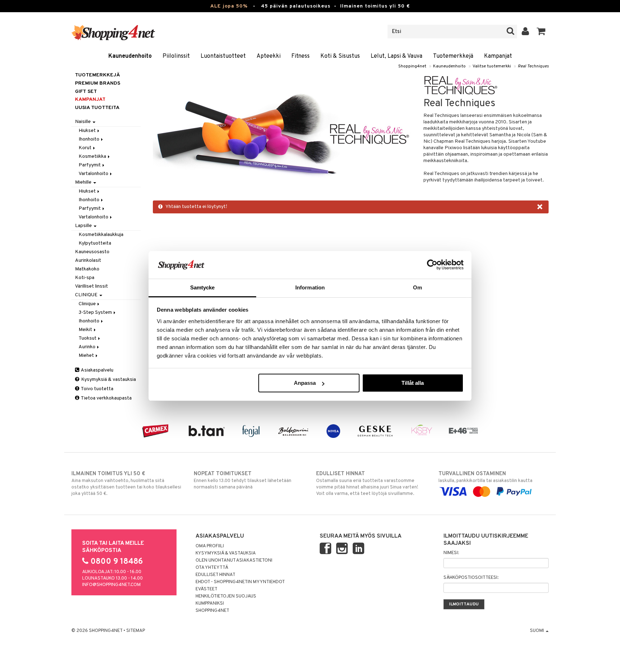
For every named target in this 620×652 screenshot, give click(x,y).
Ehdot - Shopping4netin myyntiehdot (240, 582)
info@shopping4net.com (111, 585)
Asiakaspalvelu (96, 370)
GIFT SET (86, 92)
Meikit (86, 330)
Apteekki (269, 56)
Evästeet (206, 589)
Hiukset (88, 131)
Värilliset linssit (91, 286)
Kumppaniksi (210, 603)
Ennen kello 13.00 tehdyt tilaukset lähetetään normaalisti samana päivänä (242, 480)
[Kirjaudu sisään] (525, 31)
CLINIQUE (87, 295)
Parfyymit (90, 165)
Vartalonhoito (94, 174)
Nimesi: (451, 553)
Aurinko (88, 347)
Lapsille (84, 226)
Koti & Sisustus (340, 56)
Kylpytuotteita (95, 243)
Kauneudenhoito (130, 56)
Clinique (88, 304)
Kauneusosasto (92, 252)
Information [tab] (310, 287)
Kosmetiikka (93, 156)
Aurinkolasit (88, 261)
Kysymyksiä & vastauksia (108, 380)
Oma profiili (210, 546)
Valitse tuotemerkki (492, 66)
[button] (541, 31)
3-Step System (96, 313)
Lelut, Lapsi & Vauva (396, 56)
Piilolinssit (176, 56)
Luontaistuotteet (223, 56)
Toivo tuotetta (96, 389)
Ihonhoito (89, 139)
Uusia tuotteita (97, 108)
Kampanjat (498, 56)
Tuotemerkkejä (453, 56)
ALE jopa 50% (229, 6)
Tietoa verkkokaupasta (106, 398)
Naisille (83, 122)
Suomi (537, 631)
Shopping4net (412, 66)
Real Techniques (533, 66)
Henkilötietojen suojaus (226, 596)
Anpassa (305, 383)
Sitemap (135, 631)
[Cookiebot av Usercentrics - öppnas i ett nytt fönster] (432, 264)
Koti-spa (84, 278)
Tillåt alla (412, 383)
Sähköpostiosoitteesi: (470, 578)
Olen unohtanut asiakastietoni (234, 560)
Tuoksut (88, 338)
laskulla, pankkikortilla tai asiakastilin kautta (485, 477)
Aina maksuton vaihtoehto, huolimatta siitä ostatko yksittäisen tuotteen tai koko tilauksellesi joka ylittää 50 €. (126, 484)
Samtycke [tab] (202, 287)
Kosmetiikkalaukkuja (101, 235)
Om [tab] (417, 287)
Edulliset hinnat (215, 575)
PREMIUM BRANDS (97, 83)
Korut (86, 148)
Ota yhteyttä (212, 568)
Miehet (87, 356)
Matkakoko (87, 269)
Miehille (84, 182)
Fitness (300, 56)
